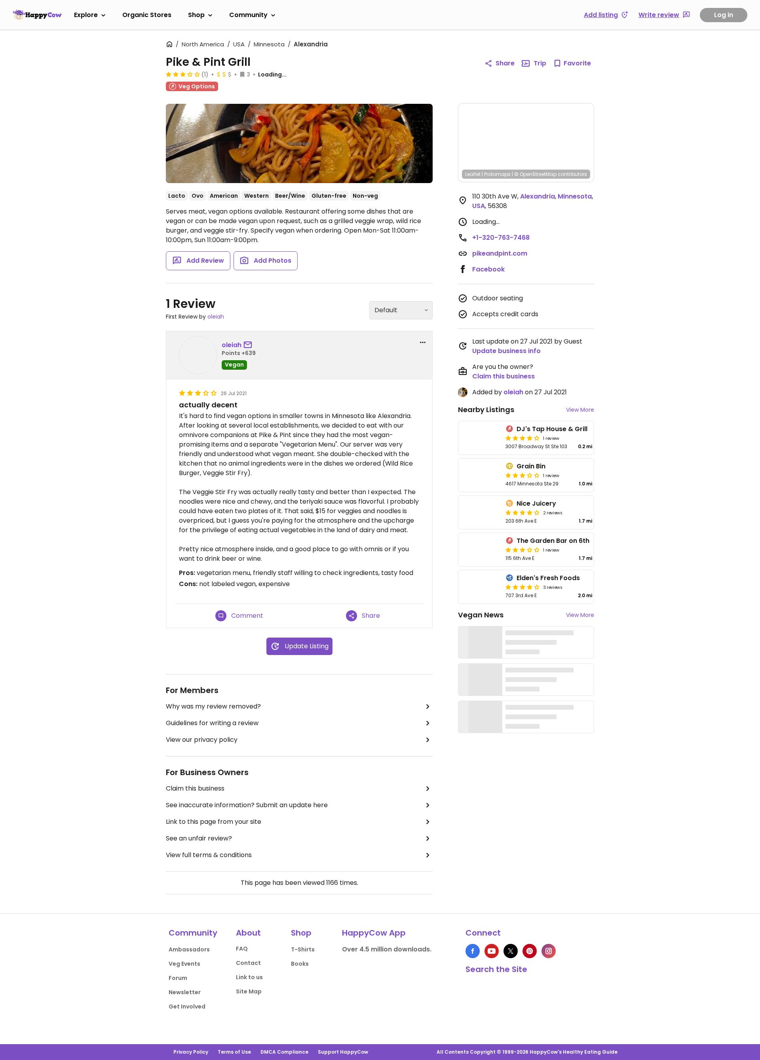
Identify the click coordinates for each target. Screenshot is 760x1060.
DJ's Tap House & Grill (552, 429)
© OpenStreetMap (535, 174)
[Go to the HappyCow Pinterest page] (529, 951)
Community (248, 14)
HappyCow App (374, 932)
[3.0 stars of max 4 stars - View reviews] (183, 74)
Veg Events (184, 964)
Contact (248, 963)
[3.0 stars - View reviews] (522, 475)
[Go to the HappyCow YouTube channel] (491, 951)
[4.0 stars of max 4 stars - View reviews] (522, 437)
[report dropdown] (423, 342)
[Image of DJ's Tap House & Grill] (480, 438)
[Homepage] (37, 14)
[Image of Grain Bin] (480, 475)
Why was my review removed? (213, 706)
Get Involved (187, 1006)
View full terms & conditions (209, 854)
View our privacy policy (202, 739)
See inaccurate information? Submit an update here (247, 805)
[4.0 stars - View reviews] (522, 512)
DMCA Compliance (284, 1052)
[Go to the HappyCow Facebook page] (473, 951)
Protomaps (497, 174)
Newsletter (185, 992)
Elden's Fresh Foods (548, 578)
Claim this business (195, 788)
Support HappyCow (343, 1052)
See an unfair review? (199, 838)
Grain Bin (531, 466)
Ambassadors (189, 949)
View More (580, 410)
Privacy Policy (190, 1052)
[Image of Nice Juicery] (480, 512)
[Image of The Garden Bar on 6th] (480, 549)
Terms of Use (234, 1052)
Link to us (249, 977)
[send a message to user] (249, 345)
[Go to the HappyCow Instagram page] (549, 951)
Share (505, 63)
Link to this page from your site (213, 821)
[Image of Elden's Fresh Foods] (480, 587)
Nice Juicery (536, 503)
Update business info (506, 350)
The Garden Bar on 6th (553, 540)
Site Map (249, 991)
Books (300, 964)
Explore (86, 14)
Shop (196, 14)
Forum (178, 978)
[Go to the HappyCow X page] (511, 951)
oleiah (215, 317)
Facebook (488, 269)
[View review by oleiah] (198, 355)
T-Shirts (303, 949)
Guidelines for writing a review (212, 723)
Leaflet (473, 174)
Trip (540, 63)
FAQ (242, 949)
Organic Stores (146, 14)
